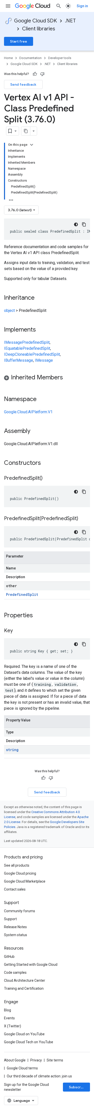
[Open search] (59, 6)
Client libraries (38, 29)
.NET (70, 21)
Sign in (82, 6)
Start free (18, 41)
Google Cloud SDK (35, 21)
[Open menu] (8, 6)
